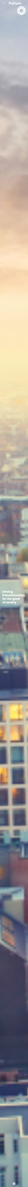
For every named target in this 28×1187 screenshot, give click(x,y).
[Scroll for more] (14, 1184)
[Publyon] (15, 3)
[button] (3, 3)
